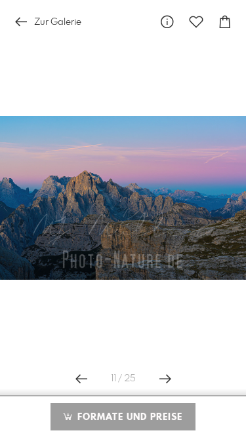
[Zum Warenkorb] (225, 22)
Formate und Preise (128, 417)
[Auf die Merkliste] (196, 22)
